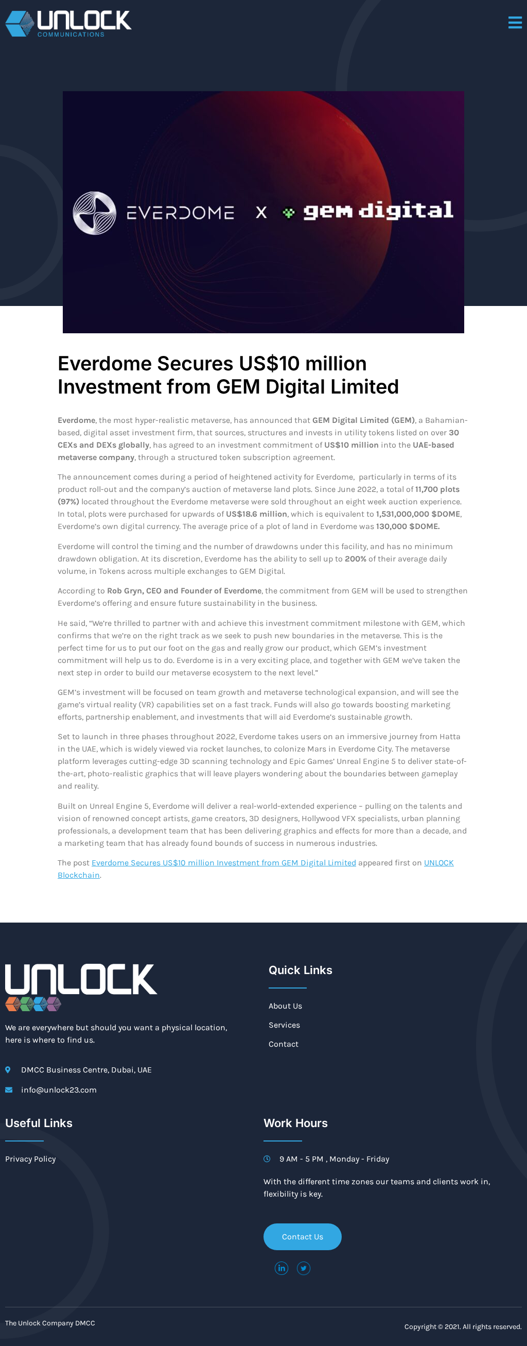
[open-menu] (515, 23)
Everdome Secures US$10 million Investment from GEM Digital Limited (224, 862)
